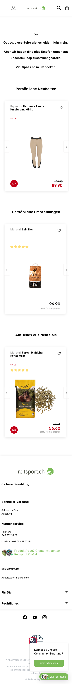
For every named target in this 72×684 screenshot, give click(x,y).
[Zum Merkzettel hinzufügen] (61, 107)
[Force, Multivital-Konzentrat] (35, 399)
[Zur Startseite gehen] (36, 7)
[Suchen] (58, 8)
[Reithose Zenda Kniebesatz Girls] (36, 152)
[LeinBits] (29, 234)
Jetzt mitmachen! (49, 663)
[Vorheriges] (7, 147)
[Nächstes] (66, 147)
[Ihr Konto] (13, 8)
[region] (36, 144)
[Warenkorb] (66, 8)
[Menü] (5, 8)
